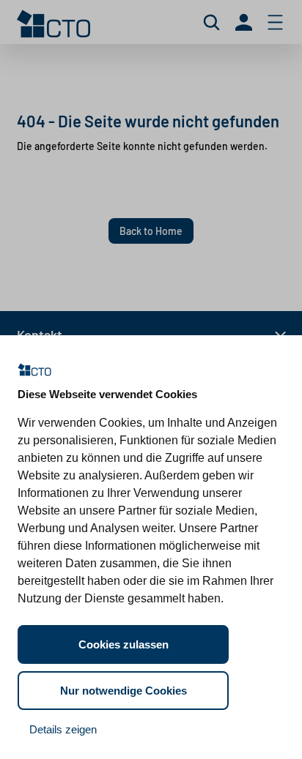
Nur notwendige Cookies (123, 690)
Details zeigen (63, 729)
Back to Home (151, 231)
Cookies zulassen (123, 644)
